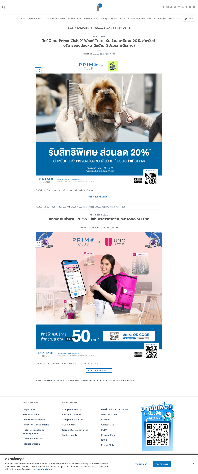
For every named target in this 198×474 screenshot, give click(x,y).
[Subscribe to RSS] (186, 7)
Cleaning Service (32, 438)
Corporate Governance (75, 430)
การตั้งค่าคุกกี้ (141, 463)
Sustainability (69, 435)
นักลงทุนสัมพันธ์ (108, 18)
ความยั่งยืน (159, 18)
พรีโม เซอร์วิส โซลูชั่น (91, 206)
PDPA (104, 430)
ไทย (190, 18)
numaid (76, 380)
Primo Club (75, 18)
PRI (68, 206)
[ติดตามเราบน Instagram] (167, 7)
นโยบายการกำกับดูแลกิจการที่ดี (135, 18)
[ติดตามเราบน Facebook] (163, 7)
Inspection (29, 409)
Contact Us (107, 424)
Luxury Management (35, 419)
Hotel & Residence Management (33, 431)
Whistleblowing (109, 414)
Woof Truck (76, 206)
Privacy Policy (109, 435)
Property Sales (31, 414)
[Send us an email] (179, 7)
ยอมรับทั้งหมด (161, 463)
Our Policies (69, 424)
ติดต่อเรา (174, 18)
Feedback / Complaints (114, 409)
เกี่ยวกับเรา (89, 18)
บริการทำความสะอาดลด (102, 380)
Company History (72, 409)
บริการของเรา (34, 18)
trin (113, 54)
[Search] (3, 7)
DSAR (104, 440)
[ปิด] (193, 463)
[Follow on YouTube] (194, 7)
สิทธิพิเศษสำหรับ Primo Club (113, 206)
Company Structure (73, 419)
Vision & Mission (71, 414)
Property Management (36, 424)
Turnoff (114, 227)
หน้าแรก (21, 18)
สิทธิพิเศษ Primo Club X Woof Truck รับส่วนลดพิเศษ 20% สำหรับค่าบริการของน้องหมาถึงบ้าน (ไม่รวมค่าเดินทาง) (99, 43)
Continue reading (99, 197)
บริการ (105, 215)
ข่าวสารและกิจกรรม (55, 18)
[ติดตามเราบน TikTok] (171, 7)
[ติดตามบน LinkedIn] (190, 7)
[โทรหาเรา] (182, 7)
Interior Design (31, 444)
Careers (105, 419)
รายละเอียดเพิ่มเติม (43, 469)
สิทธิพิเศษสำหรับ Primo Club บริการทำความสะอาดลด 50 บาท (99, 219)
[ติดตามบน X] (175, 7)
